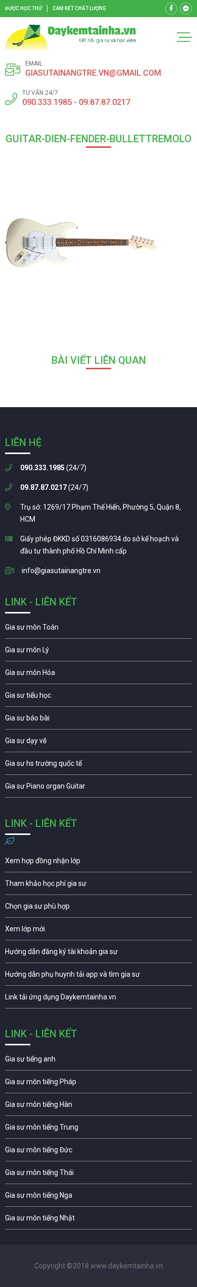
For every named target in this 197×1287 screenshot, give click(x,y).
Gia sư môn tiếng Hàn (98, 1106)
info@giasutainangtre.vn (61, 571)
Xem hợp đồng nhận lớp (98, 863)
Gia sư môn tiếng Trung (98, 1129)
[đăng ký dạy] (70, 37)
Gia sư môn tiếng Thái (98, 1175)
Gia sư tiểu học (98, 697)
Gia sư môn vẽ (98, 743)
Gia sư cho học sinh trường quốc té (98, 765)
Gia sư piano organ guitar (98, 788)
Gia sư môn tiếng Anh (98, 1061)
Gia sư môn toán (98, 629)
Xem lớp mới (98, 931)
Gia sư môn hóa (98, 675)
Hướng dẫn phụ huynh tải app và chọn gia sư (98, 976)
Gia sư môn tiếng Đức (98, 1152)
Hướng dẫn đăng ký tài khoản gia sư (98, 954)
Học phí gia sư (98, 885)
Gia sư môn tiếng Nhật (98, 1220)
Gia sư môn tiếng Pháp (98, 1084)
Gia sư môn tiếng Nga (98, 999)
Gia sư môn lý (98, 652)
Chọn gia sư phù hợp (98, 908)
